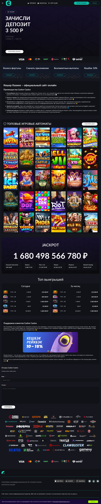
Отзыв (4, 385)
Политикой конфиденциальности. (61, 501)
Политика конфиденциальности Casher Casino (22, 482)
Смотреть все (90, 124)
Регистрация (81, 3)
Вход (95, 3)
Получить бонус (14, 51)
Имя (3, 376)
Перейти (9, 75)
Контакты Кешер (8, 485)
